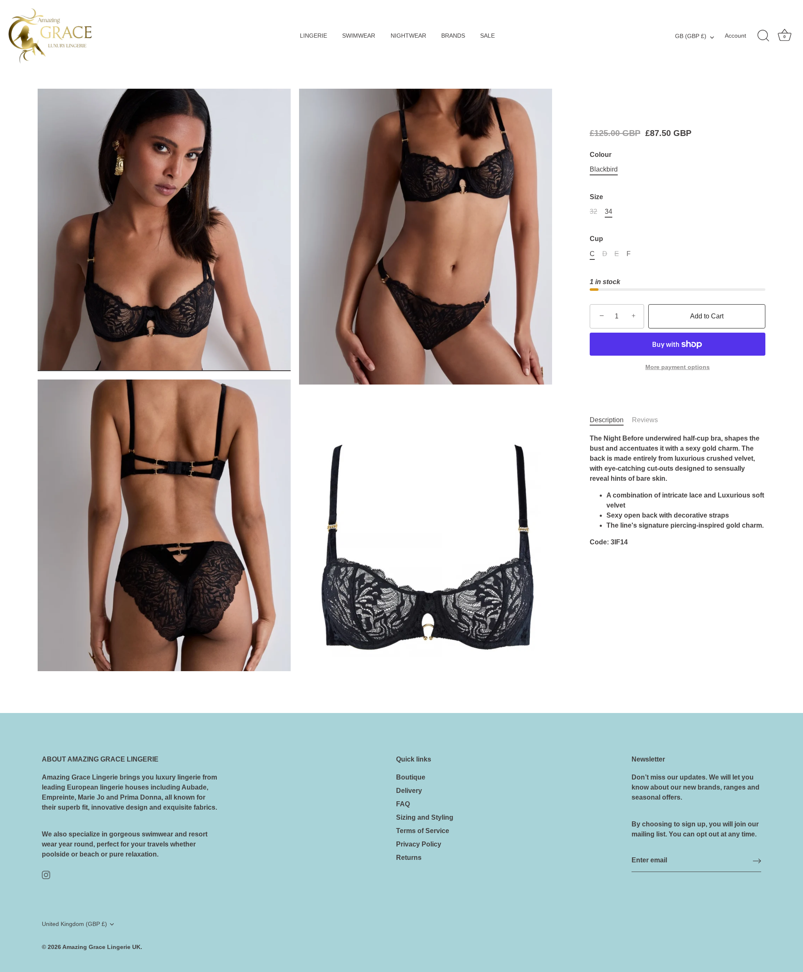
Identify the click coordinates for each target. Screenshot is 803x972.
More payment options (677, 367)
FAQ (403, 804)
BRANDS (453, 36)
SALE (487, 36)
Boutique (410, 777)
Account (735, 36)
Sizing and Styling (424, 817)
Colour (600, 154)
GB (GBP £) (690, 36)
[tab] (611, 420)
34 (608, 211)
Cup (596, 239)
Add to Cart (707, 316)
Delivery (409, 790)
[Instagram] (46, 874)
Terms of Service (422, 830)
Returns (409, 857)
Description (607, 419)
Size (596, 196)
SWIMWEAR (358, 36)
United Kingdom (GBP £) (74, 924)
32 (593, 211)
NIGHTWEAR (408, 36)
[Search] (763, 36)
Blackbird (604, 169)
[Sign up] (757, 861)
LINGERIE (313, 36)
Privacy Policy (418, 844)
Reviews (645, 419)
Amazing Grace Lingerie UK (101, 947)
